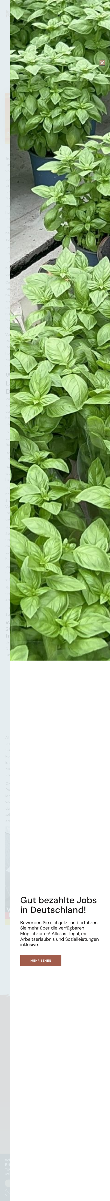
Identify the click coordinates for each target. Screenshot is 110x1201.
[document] (55, 600)
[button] (102, 62)
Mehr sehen (40, 961)
